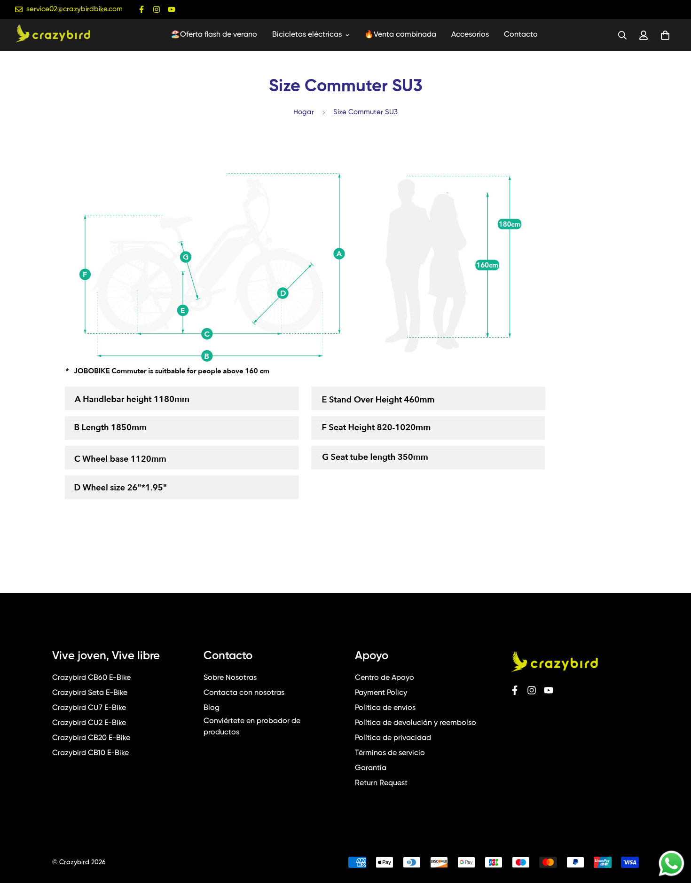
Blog (212, 708)
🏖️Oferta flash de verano (214, 35)
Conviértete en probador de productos (252, 726)
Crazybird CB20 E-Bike (91, 738)
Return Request (381, 783)
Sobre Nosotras (230, 678)
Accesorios (470, 35)
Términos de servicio (390, 753)
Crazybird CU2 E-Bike (89, 723)
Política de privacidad (393, 738)
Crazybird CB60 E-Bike (91, 678)
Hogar (303, 112)
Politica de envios (385, 708)
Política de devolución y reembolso (415, 723)
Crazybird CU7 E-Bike (89, 708)
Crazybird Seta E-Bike (89, 693)
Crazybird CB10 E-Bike (90, 753)
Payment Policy (381, 693)
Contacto (521, 35)
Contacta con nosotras (244, 693)
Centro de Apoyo (384, 678)
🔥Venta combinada (400, 35)
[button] (663, 35)
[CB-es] (52, 35)
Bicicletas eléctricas (307, 35)
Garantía (370, 768)
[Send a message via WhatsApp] (671, 863)
